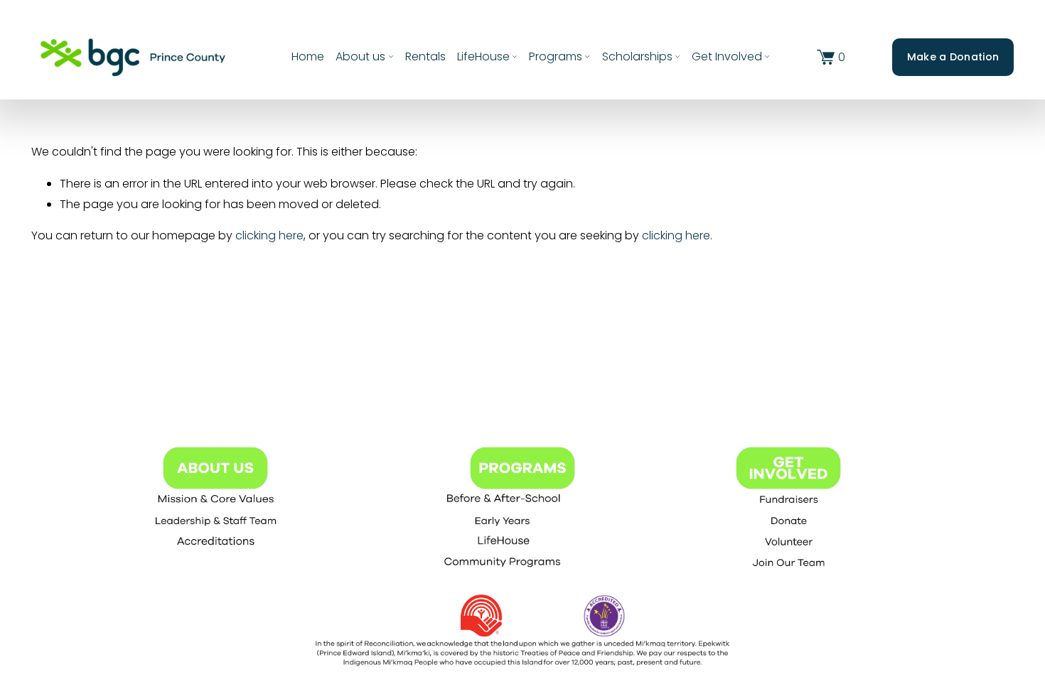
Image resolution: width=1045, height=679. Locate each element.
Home (307, 56)
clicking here (269, 235)
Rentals (425, 56)
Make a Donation (953, 57)
